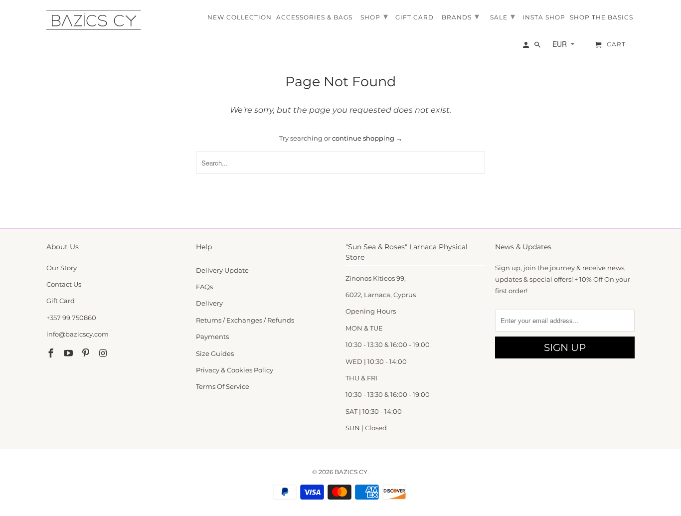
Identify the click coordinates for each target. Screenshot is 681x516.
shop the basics (601, 17)
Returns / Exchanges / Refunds (245, 320)
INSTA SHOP (543, 17)
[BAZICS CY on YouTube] (69, 353)
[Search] (538, 46)
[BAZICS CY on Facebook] (51, 353)
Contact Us (63, 284)
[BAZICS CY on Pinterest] (86, 353)
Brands (461, 16)
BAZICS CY (351, 472)
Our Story (61, 268)
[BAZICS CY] (96, 19)
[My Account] (526, 46)
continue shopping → (367, 138)
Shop (374, 16)
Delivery (209, 303)
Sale (502, 16)
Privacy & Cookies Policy (234, 370)
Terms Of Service (222, 386)
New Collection (239, 17)
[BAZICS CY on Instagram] (103, 353)
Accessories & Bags (314, 17)
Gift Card (60, 301)
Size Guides (215, 353)
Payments (212, 337)
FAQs (204, 287)
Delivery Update (222, 270)
